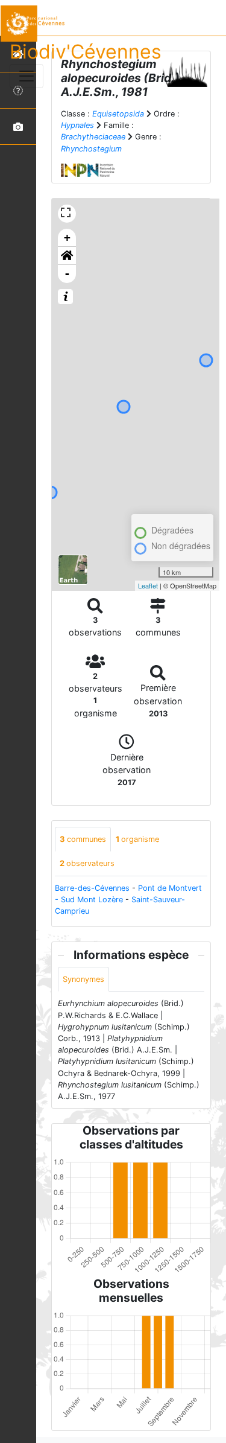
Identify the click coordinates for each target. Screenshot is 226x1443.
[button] (67, 256)
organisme (137, 839)
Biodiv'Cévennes (86, 51)
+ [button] (67, 237)
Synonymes (83, 979)
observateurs (87, 863)
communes (83, 839)
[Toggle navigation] (26, 76)
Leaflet (148, 585)
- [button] (67, 273)
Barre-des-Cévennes (92, 888)
